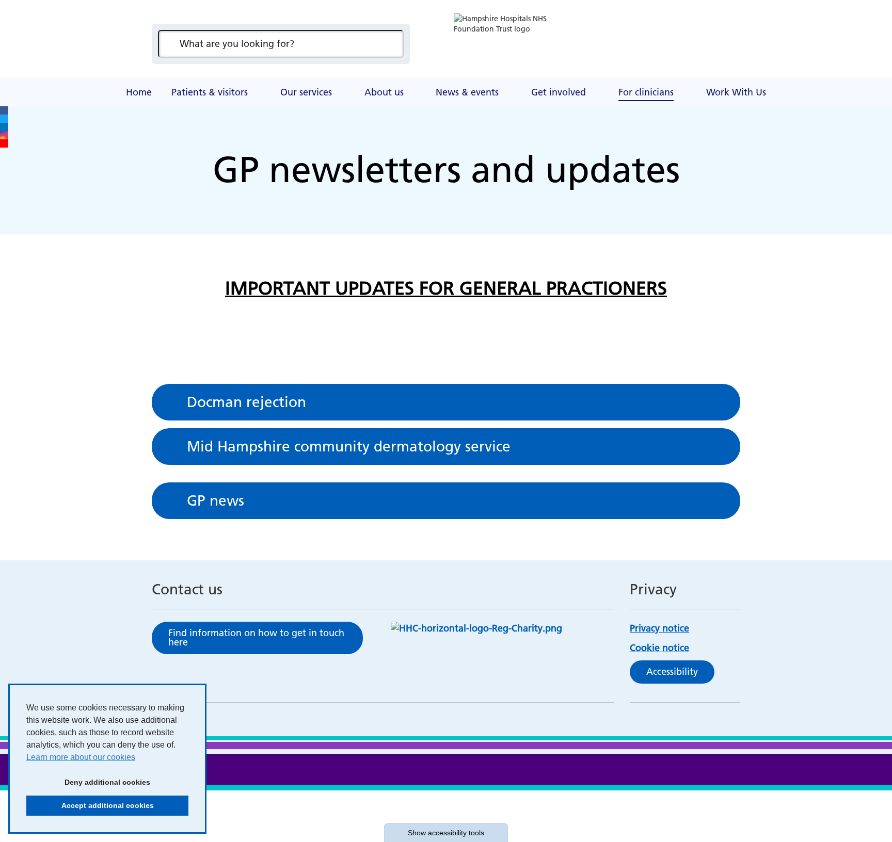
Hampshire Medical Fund (353, 80)
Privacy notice (659, 628)
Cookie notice (659, 648)
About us (384, 92)
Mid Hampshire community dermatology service (349, 446)
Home (139, 92)
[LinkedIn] (4, 127)
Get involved (558, 92)
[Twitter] (4, 119)
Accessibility (672, 671)
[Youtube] (4, 143)
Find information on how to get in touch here (256, 637)
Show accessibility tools (446, 833)
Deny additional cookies (88, 782)
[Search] (391, 44)
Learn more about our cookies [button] (80, 757)
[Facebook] (4, 110)
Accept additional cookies (90, 805)
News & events (467, 92)
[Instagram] (4, 135)
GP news (215, 500)
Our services (306, 92)
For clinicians (646, 92)
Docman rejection (246, 402)
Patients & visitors (209, 92)
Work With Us (736, 92)
